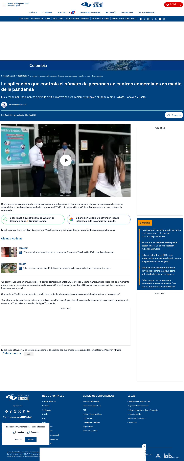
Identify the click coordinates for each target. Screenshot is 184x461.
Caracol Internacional (50, 435)
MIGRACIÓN (58, 19)
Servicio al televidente (91, 402)
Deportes (35, 432)
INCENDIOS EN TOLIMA (40, 19)
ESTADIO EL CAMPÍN (100, 19)
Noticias (20, 432)
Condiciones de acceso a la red (139, 402)
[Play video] (66, 160)
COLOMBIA (47, 12)
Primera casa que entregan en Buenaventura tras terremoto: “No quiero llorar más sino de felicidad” (159, 283)
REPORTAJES (127, 12)
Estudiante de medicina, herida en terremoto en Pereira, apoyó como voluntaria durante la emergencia (158, 270)
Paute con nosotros (90, 431)
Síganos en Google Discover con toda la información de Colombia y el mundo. (97, 219)
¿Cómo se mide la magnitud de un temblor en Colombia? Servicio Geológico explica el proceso (68, 252)
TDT (84, 410)
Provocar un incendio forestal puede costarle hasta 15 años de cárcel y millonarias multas (159, 245)
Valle (29, 354)
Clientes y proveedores (91, 422)
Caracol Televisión (49, 402)
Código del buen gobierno (92, 414)
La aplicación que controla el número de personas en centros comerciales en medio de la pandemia (66, 76)
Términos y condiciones (136, 418)
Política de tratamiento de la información (143, 410)
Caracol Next (47, 443)
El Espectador (47, 427)
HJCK (44, 418)
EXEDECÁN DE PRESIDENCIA (124, 19)
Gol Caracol (46, 410)
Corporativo (132, 422)
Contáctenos (87, 418)
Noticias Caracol (8, 76)
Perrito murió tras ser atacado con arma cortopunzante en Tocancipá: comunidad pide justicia (161, 233)
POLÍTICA (33, 12)
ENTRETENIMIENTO (147, 12)
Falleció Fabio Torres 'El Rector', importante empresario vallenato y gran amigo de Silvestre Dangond (161, 258)
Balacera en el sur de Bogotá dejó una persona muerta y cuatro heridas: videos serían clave (67, 268)
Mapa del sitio (88, 427)
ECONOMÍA (111, 12)
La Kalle (45, 414)
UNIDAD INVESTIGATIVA (90, 12)
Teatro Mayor (47, 431)
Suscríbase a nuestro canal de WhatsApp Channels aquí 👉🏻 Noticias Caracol (32, 219)
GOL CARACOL (64, 12)
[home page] (92, 5)
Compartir (174, 115)
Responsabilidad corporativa (138, 406)
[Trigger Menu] (3, 4)
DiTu (44, 422)
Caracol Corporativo (50, 439)
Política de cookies (134, 414)
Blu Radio (46, 406)
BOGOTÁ (22, 264)
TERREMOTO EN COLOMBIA (77, 19)
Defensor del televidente (92, 406)
